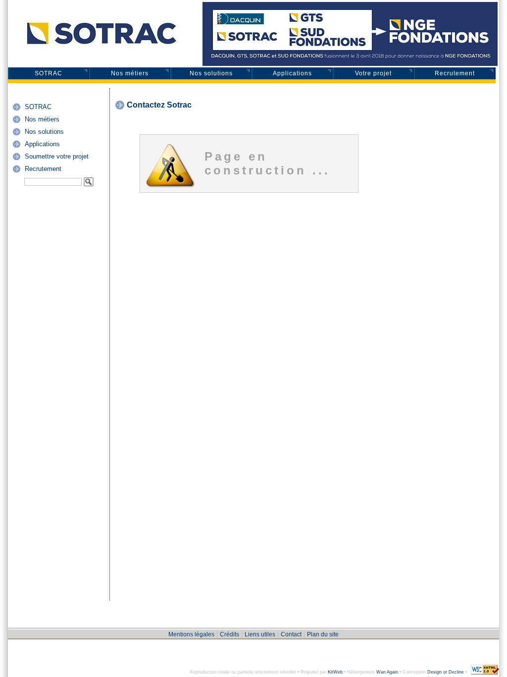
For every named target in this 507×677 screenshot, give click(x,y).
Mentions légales (191, 634)
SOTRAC (48, 73)
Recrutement (455, 73)
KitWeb (335, 672)
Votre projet (373, 73)
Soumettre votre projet (57, 156)
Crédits (229, 634)
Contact (291, 634)
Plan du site (323, 634)
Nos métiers (130, 73)
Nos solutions (211, 73)
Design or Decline (445, 672)
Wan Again (387, 672)
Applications (292, 73)
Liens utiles (260, 634)
